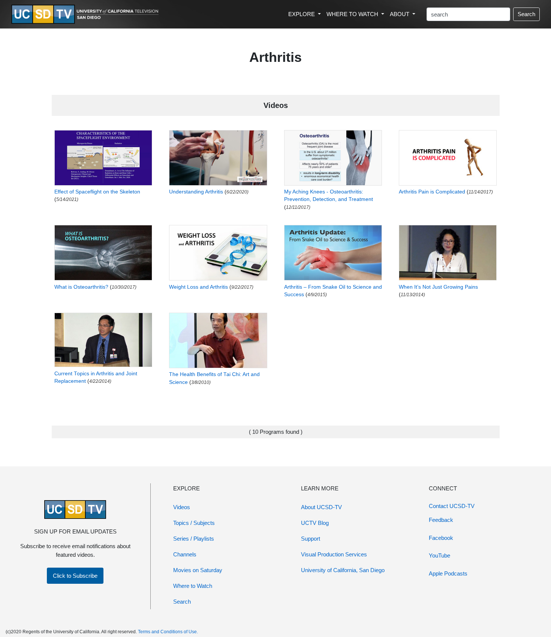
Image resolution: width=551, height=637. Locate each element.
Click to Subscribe (75, 576)
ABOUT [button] (400, 14)
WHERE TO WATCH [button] (353, 14)
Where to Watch (192, 586)
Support (310, 538)
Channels (184, 554)
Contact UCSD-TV (452, 506)
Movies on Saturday (197, 570)
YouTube (439, 555)
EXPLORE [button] (302, 14)
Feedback (441, 520)
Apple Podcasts (448, 573)
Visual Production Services (334, 554)
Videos (181, 507)
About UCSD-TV (321, 507)
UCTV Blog (315, 523)
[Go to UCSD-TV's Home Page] (86, 14)
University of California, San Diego (343, 570)
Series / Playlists (193, 538)
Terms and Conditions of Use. (168, 631)
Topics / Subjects (194, 523)
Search (526, 14)
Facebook (441, 538)
